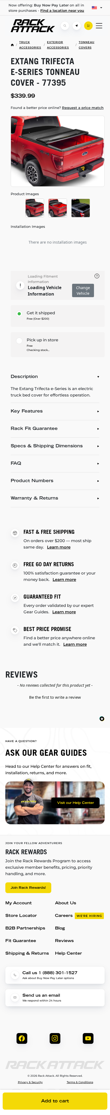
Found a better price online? (57, 107)
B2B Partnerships (25, 929)
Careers (78, 916)
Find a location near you (62, 10)
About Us (65, 903)
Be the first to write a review (55, 697)
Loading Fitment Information (43, 279)
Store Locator (21, 916)
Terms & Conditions (80, 1082)
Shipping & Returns (27, 954)
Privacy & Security (30, 1082)
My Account (18, 903)
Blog (60, 929)
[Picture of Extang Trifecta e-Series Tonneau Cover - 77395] (57, 151)
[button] (55, 696)
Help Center (68, 954)
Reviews (64, 941)
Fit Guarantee (20, 941)
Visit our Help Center (75, 803)
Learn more (58, 547)
